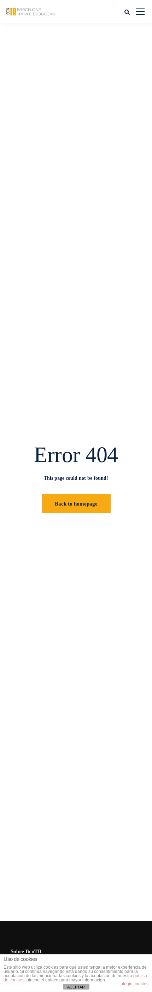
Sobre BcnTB (26, 951)
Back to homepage (76, 504)
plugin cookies (134, 983)
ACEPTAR (76, 987)
